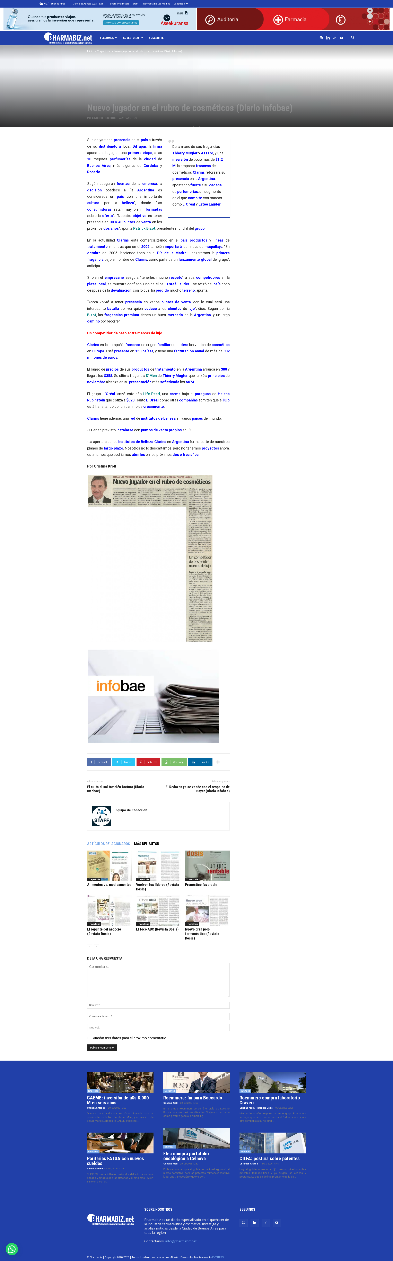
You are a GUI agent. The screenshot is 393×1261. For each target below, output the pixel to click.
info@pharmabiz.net (180, 1241)
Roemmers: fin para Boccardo (192, 1098)
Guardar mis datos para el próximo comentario (128, 1038)
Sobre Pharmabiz (119, 3)
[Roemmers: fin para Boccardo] (196, 1082)
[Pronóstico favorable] (207, 866)
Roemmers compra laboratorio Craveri (269, 1100)
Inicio (90, 51)
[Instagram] (321, 38)
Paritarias (93, 1151)
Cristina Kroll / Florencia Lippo (256, 1108)
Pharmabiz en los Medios (156, 3)
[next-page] (96, 946)
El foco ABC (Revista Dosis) (157, 929)
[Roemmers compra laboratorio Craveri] (272, 1082)
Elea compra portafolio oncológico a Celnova (186, 1156)
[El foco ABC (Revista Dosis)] (158, 910)
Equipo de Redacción (104, 118)
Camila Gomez (95, 1168)
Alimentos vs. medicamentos (109, 884)
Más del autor (146, 844)
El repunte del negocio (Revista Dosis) (104, 931)
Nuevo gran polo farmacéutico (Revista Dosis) (202, 933)
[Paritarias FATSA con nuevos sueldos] (120, 1143)
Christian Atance (96, 1108)
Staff (135, 3)
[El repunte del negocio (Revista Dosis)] (109, 910)
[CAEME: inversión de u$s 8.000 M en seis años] (120, 1082)
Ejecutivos (170, 1090)
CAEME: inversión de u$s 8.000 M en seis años (118, 1100)
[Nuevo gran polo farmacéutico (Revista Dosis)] (207, 910)
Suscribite (156, 37)
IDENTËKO (218, 1257)
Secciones (107, 37)
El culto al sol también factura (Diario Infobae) (115, 789)
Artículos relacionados (108, 844)
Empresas (93, 1090)
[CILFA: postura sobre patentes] (272, 1143)
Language (179, 3)
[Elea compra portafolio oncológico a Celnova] (196, 1138)
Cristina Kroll (170, 1103)
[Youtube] (341, 38)
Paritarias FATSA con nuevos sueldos (115, 1161)
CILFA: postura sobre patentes (269, 1158)
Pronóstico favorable (201, 884)
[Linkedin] (328, 38)
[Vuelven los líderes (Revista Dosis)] (158, 866)
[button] (353, 37)
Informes (245, 1090)
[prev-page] (89, 946)
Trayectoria (104, 51)
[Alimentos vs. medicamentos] (109, 866)
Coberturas (131, 37)
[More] (218, 762)
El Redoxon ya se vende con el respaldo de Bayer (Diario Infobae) (198, 789)
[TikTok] (335, 38)
